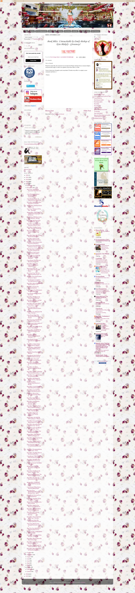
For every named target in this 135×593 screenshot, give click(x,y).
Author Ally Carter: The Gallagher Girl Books (102, 297)
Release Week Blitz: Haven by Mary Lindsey (34, 502)
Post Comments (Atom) (58, 114)
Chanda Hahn (35, 133)
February (29, 569)
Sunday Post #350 (105, 231)
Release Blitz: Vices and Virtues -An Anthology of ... (34, 359)
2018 (27, 181)
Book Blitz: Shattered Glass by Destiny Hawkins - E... (34, 438)
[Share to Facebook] (83, 57)
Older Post (87, 111)
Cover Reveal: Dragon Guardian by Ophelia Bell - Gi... (34, 341)
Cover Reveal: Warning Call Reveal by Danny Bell (34, 261)
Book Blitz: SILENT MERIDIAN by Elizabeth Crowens (33, 336)
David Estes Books (100, 244)
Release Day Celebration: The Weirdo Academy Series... (34, 475)
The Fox (98, 255)
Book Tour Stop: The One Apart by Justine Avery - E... (34, 273)
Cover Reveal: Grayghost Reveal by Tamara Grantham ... (33, 195)
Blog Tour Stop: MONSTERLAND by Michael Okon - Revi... (33, 492)
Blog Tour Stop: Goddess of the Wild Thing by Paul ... (33, 249)
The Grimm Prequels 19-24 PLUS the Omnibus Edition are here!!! (105, 327)
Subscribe (33, 60)
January (29, 571)
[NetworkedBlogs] (102, 361)
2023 (27, 175)
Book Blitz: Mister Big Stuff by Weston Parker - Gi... (34, 284)
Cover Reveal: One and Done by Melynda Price (34, 495)
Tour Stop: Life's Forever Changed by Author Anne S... (34, 525)
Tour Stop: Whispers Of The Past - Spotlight (34, 209)
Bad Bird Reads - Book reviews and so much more (102, 355)
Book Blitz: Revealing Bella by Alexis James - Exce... (34, 450)
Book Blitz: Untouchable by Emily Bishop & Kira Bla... (34, 442)
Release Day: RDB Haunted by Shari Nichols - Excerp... (34, 217)
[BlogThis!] (80, 57)
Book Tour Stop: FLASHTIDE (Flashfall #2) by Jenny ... (34, 320)
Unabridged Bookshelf (101, 334)
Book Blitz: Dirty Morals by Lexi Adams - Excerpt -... (34, 304)
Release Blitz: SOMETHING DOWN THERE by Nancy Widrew (34, 349)
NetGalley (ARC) (98, 102)
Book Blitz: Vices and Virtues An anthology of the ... (34, 375)
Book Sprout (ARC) (99, 100)
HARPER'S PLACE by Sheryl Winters (34, 352)
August (29, 556)
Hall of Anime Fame (101, 266)
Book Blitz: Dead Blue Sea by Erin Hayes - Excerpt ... (34, 499)
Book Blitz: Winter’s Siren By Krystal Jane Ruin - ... (34, 539)
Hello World (98, 298)
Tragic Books (99, 308)
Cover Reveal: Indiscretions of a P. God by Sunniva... (34, 324)
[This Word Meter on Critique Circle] (94, 37)
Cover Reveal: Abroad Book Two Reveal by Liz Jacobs (34, 356)
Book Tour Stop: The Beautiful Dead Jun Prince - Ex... (34, 308)
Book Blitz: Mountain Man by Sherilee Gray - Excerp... (34, 425)
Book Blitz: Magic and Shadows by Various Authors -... (32, 414)
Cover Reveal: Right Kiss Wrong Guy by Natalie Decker (33, 316)
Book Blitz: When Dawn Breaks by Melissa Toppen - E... (34, 364)
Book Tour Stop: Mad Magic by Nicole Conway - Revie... (34, 246)
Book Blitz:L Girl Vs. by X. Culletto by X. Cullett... (33, 253)
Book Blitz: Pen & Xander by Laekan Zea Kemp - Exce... (34, 546)
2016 (27, 574)
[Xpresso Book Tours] (101, 185)
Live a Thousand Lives (101, 289)
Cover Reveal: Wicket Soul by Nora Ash (34, 294)
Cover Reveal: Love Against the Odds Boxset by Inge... (34, 280)
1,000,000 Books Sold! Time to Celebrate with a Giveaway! (105, 247)
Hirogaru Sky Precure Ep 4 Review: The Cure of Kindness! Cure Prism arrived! (105, 270)
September (30, 554)
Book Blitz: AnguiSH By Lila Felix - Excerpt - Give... (34, 410)
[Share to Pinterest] (85, 57)
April (28, 565)
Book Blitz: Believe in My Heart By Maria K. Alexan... (34, 239)
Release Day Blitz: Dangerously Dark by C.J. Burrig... (33, 383)
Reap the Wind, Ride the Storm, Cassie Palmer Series (102, 116)
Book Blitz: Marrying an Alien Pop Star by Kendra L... (34, 242)
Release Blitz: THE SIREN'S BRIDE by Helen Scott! (33, 435)
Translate (35, 39)
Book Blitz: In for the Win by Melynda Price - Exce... (34, 428)
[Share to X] (82, 57)
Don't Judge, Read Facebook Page (102, 96)
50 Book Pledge (98, 107)
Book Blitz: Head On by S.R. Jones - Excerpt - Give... (33, 471)
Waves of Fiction (100, 230)
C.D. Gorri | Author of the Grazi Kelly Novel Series (102, 240)
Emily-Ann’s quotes (30, 127)
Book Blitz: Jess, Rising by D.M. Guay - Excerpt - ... (34, 312)
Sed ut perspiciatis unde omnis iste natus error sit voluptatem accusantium (102, 261)
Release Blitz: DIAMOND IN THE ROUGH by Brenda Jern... (34, 331)
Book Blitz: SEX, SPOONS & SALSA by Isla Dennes (34, 509)
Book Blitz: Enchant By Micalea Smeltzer (33, 287)
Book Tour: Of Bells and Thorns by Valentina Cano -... (34, 191)
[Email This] (79, 57)
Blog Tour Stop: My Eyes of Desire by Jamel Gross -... (33, 529)
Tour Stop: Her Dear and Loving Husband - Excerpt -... (34, 446)
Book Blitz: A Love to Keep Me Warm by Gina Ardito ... (34, 372)
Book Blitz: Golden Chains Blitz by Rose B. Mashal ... (33, 344)
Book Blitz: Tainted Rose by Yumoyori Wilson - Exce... (34, 224)
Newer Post (49, 111)
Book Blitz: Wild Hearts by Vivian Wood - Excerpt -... (33, 297)
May (28, 563)
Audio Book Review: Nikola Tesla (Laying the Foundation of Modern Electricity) (103, 291)
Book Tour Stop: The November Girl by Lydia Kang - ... (33, 270)
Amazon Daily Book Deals (100, 109)
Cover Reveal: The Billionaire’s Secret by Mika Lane (34, 290)
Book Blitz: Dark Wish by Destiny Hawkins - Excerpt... (33, 403)
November (30, 187)
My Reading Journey (99, 94)
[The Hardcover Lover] (102, 222)
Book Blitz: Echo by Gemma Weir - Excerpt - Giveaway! (34, 228)
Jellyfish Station (98, 118)
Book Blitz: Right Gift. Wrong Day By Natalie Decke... (34, 236)
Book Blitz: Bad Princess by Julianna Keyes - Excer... (33, 221)
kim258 (73, 582)
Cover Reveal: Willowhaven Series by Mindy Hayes (34, 487)
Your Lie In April (98, 113)
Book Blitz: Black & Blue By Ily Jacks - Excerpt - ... (34, 327)
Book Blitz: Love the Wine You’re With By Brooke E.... (34, 390)
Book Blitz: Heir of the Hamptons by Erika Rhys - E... (34, 395)
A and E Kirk (99, 258)
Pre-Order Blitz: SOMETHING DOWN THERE (34, 532)
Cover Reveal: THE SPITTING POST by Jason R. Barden (34, 456)
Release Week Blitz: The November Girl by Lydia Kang (33, 468)
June (28, 561)
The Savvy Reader (100, 276)
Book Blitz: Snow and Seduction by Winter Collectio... (32, 265)
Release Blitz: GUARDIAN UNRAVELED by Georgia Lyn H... (33, 484)
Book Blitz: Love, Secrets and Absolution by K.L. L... (34, 542)
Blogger (83, 582)
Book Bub (96, 104)
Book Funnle (97, 105)
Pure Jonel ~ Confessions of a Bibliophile (102, 317)
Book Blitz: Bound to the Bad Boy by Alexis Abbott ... (34, 301)
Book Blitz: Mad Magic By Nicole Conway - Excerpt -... (34, 379)
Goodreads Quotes (38, 136)
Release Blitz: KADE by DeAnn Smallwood (34, 206)
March (29, 567)
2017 (27, 183)
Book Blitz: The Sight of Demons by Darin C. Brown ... (34, 479)
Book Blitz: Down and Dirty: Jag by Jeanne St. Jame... (34, 421)
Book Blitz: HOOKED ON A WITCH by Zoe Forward (33, 460)
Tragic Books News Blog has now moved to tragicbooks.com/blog (102, 311)
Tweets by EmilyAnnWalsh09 (31, 144)
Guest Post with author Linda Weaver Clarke (102, 319)
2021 (27, 177)
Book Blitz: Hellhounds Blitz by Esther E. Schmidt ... (34, 203)
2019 (27, 179)
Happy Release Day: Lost (104, 335)
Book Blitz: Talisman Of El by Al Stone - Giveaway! (34, 535)
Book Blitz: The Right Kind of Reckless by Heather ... (34, 453)
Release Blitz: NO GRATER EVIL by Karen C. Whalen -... (34, 418)
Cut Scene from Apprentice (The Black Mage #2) (102, 351)
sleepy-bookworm (100, 302)
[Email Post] (77, 57)
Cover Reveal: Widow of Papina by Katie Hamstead (34, 199)
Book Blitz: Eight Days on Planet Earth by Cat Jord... (34, 398)
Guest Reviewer (95, 31)
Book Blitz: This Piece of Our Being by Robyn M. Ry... (34, 431)
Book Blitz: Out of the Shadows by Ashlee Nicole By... (34, 368)
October (29, 552)
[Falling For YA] (33, 163)
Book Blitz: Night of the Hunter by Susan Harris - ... (34, 506)
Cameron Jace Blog (100, 323)
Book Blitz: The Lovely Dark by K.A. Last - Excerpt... (34, 517)
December (30, 185)
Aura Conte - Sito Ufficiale (102, 253)
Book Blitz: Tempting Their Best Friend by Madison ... (34, 406)
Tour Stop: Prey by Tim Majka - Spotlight (34, 463)
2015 (27, 576)
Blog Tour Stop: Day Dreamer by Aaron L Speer (34, 277)
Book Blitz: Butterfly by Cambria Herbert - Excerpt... (33, 513)
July (28, 559)
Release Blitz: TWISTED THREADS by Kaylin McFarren (33, 214)
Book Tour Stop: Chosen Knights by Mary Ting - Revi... (33, 232)
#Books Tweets (28, 169)
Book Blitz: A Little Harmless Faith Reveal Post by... (34, 387)
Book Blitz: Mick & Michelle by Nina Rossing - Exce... (34, 549)
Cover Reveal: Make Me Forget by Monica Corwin (34, 521)
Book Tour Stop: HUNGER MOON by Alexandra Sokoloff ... (33, 257)
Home (26, 31)
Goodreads (97, 111)
